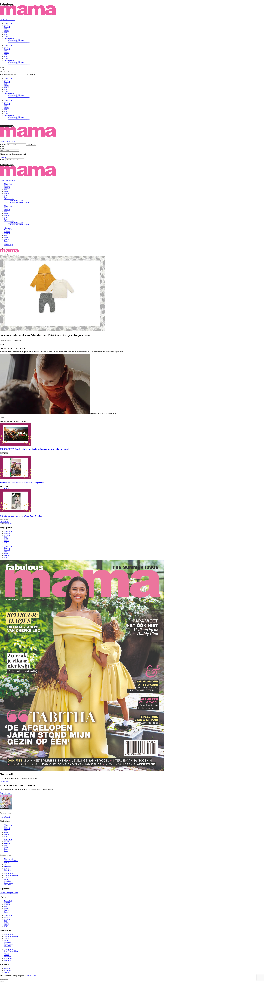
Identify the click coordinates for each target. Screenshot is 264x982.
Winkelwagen (8, 245)
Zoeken (2, 67)
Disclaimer (7, 870)
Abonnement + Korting (16, 40)
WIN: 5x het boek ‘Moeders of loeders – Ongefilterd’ (22, 482)
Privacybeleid (8, 868)
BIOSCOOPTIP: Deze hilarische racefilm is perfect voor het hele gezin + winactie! (34, 449)
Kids (5, 29)
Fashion (6, 31)
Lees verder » (4, 455)
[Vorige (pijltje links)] (1, 981)
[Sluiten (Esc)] (7, 979)
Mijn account (8, 859)
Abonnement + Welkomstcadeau (18, 42)
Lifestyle (7, 25)
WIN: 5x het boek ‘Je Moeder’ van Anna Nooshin (21, 516)
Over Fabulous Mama (11, 861)
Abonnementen (9, 38)
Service (6, 863)
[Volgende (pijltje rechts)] (3, 981)
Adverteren (7, 866)
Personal (7, 27)
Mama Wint (8, 23)
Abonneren (7, 228)
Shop (6, 36)
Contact (6, 864)
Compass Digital (30, 976)
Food (6, 34)
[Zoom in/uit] (1, 979)
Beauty (6, 32)
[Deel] (5, 979)
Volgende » (9, 523)
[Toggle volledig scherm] (3, 979)
